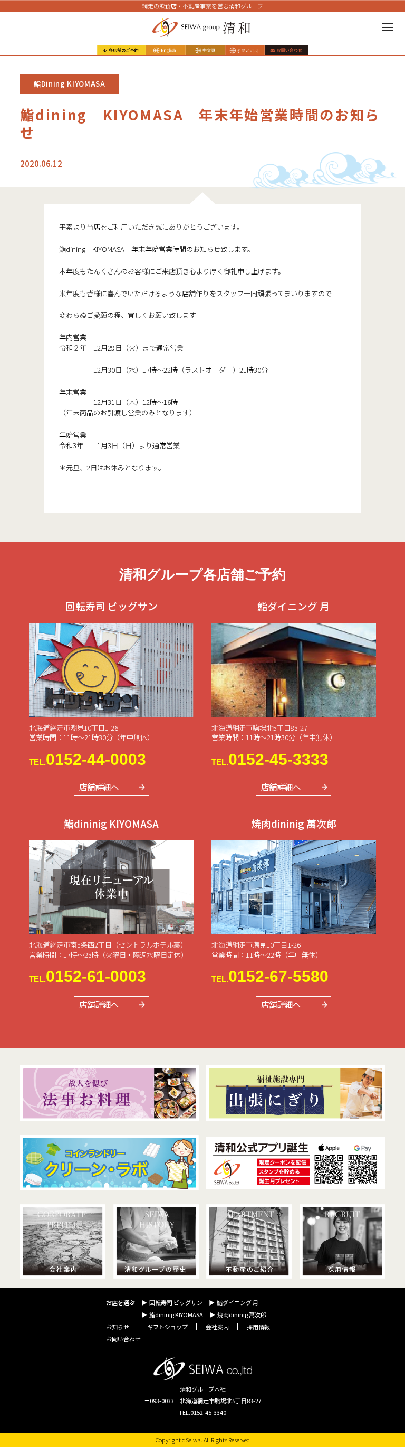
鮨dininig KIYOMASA (176, 1314)
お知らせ (117, 1326)
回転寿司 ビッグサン (175, 1302)
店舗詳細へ (99, 786)
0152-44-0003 (87, 760)
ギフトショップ (167, 1326)
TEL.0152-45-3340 (202, 1412)
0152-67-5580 (270, 977)
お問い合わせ (123, 1339)
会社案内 (217, 1326)
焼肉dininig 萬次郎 (241, 1314)
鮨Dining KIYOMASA (69, 84)
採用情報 (258, 1326)
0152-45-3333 (270, 760)
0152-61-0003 (87, 977)
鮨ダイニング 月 (237, 1302)
